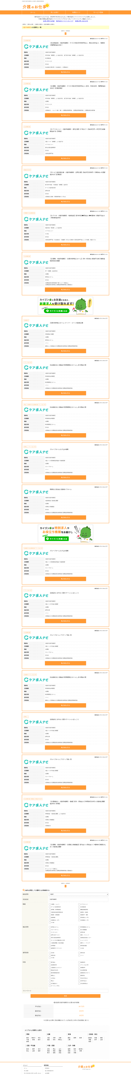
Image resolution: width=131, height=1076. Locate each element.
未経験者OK (54, 965)
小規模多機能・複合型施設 (57, 943)
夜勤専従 (82, 975)
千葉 (27, 1039)
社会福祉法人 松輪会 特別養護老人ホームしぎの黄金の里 (68, 365)
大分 (75, 1051)
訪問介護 (82, 932)
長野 (33, 1049)
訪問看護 (53, 945)
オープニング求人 (55, 985)
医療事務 (53, 917)
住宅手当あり (83, 980)
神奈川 (33, 1037)
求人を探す (55, 12)
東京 (27, 1037)
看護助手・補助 (84, 915)
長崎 (69, 1051)
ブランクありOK (84, 965)
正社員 (52, 952)
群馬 (27, 1041)
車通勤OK (82, 967)
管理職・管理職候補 (56, 909)
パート (82, 955)
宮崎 (80, 1051)
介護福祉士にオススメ (56, 967)
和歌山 (60, 1039)
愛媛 (60, 1051)
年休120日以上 (84, 978)
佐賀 (69, 1052)
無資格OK (82, 962)
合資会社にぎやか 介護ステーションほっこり (64, 593)
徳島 (54, 1052)
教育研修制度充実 (55, 972)
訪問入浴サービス (55, 935)
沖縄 (75, 1052)
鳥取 (54, 1051)
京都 (60, 1037)
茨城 (33, 1039)
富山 (27, 1051)
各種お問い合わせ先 (81, 21)
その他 (52, 922)
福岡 (69, 1049)
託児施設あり (54, 983)
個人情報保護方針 (49, 1070)
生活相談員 (83, 907)
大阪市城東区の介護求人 (49, 24)
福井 (39, 1051)
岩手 (95, 1039)
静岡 (75, 1037)
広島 (48, 1049)
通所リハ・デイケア (85, 943)
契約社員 (82, 952)
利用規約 (47, 1068)
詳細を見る (66, 72)
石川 (39, 1049)
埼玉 (39, 1037)
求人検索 (26, 1070)
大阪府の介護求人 (39, 24)
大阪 (48, 1037)
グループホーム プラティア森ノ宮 (61, 635)
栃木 (39, 1039)
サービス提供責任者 (56, 907)
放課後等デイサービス (56, 948)
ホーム (32, 12)
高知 (60, 1052)
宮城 (95, 1037)
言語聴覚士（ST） (84, 920)
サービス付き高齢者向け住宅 (58, 940)
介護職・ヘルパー (55, 904)
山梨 (33, 1051)
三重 (69, 1039)
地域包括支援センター (85, 937)
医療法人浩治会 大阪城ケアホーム (61, 489)
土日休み (53, 978)
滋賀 (48, 1039)
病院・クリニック (84, 935)
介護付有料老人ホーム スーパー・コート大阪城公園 (66, 323)
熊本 (75, 1049)
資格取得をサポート (85, 972)
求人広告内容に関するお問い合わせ (32, 1073)
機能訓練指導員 (84, 909)
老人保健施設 (83, 929)
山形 (101, 1039)
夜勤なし (53, 975)
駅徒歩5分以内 (54, 970)
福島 (101, 1037)
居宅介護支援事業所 (56, 937)
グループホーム (54, 929)
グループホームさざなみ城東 (59, 449)
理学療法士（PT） (84, 917)
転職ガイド (76, 12)
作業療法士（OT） (55, 920)
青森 (90, 1039)
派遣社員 (53, 955)
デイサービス (54, 932)
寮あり (52, 980)
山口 (60, 1049)
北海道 (90, 1037)
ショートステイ (84, 940)
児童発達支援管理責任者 (57, 912)
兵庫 (54, 1037)
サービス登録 (98, 12)
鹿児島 (81, 1049)
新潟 (27, 1049)
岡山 (54, 1049)
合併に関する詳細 (48, 21)
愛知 (69, 1037)
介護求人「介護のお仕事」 (28, 24)
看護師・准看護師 (55, 915)
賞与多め (53, 962)
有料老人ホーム (54, 927)
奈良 (54, 1039)
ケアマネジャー (84, 904)
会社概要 (47, 1073)
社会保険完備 (83, 970)
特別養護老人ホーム (85, 927)
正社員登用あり (84, 983)
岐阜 (80, 1037)
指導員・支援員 (84, 912)
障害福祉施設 (83, 945)
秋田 (90, 1041)
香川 (48, 1052)
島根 (48, 1051)
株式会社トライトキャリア (64, 21)
